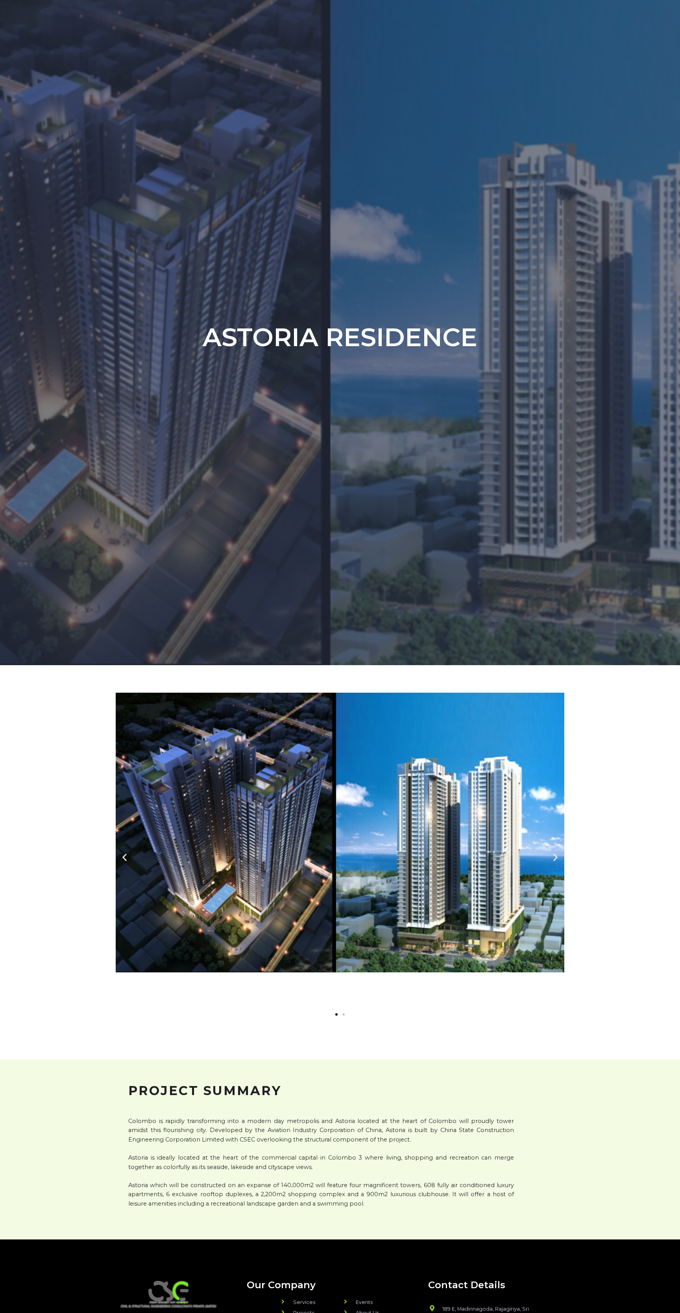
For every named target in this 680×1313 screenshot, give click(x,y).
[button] (336, 1014)
